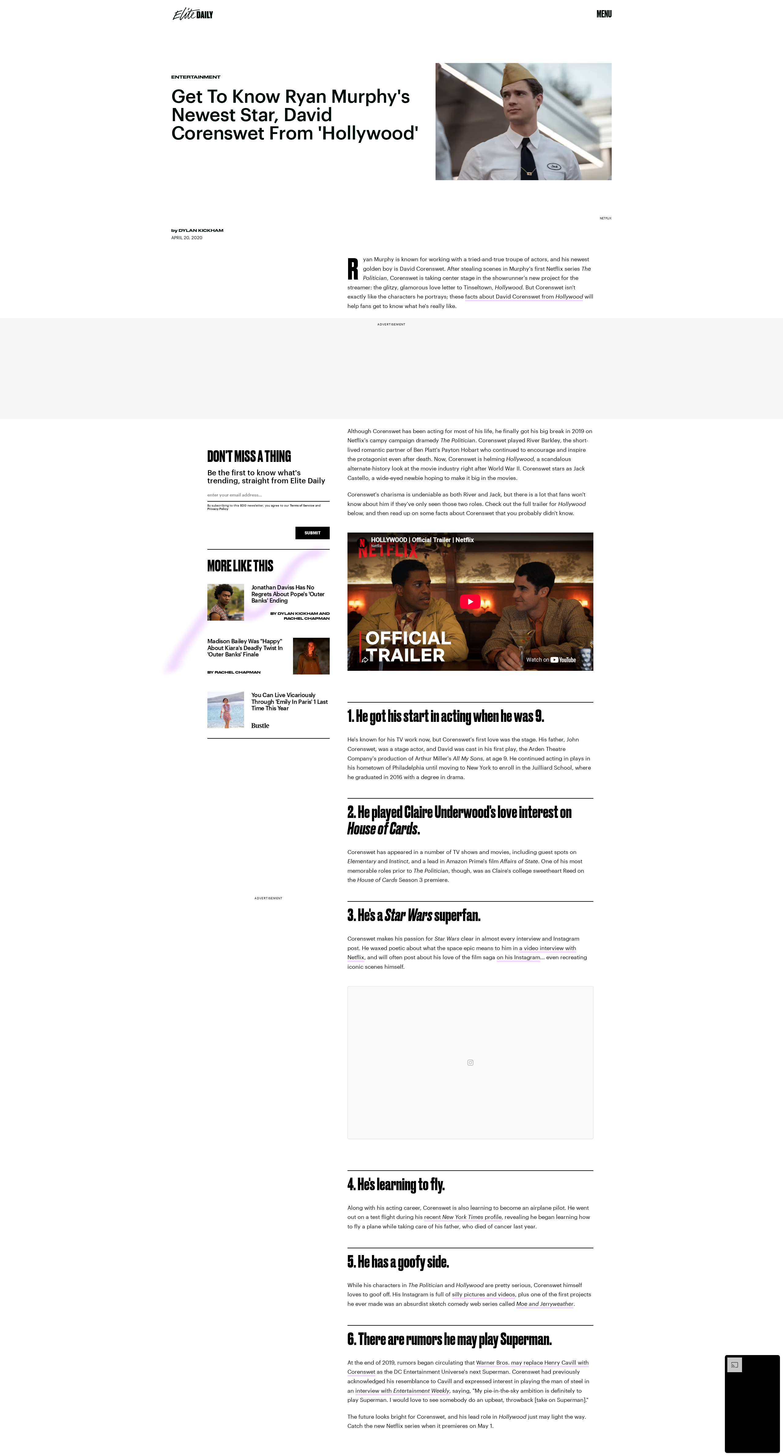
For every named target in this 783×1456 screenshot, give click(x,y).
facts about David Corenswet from (524, 296)
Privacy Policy (217, 509)
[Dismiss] (773, 1360)
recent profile (463, 1216)
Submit (313, 532)
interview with (402, 1390)
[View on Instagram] (470, 1062)
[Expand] (732, 1360)
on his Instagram (518, 957)
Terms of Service (302, 505)
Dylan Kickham (201, 230)
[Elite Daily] (192, 13)
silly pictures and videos (483, 1294)
